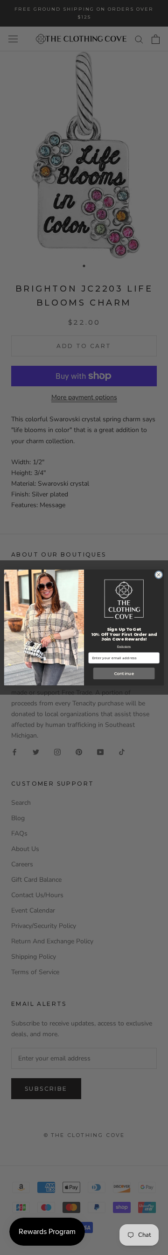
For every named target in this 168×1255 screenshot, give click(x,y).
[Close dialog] (158, 574)
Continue (124, 673)
